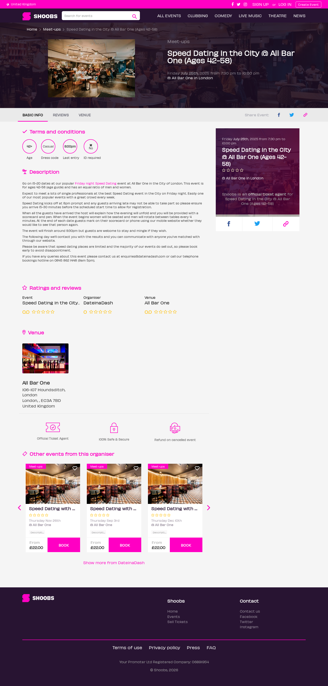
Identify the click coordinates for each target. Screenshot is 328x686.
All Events (169, 15)
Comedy (223, 15)
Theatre (277, 15)
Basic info (33, 115)
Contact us (250, 611)
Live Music (250, 15)
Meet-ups (52, 29)
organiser (102, 454)
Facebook (248, 616)
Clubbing (198, 15)
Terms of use (127, 647)
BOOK (64, 545)
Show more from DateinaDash (114, 562)
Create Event (308, 4)
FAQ (211, 647)
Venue (85, 115)
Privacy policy (164, 647)
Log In (284, 4)
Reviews (61, 115)
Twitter (246, 621)
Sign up (260, 4)
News (299, 15)
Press (193, 647)
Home (32, 29)
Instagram (249, 627)
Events (173, 616)
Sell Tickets (177, 621)
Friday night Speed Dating (95, 183)
